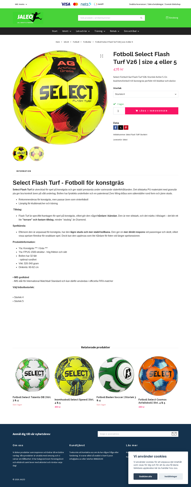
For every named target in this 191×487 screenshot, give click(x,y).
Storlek (117, 88)
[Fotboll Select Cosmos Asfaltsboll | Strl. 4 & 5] (158, 376)
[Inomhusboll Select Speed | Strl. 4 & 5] (74, 376)
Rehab (113, 30)
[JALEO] (54, 18)
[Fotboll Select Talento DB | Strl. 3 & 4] (32, 374)
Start (54, 30)
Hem (58, 42)
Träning (98, 30)
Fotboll (76, 42)
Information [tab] (23, 171)
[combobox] (145, 94)
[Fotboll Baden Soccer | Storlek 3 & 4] (116, 374)
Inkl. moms (20, 4)
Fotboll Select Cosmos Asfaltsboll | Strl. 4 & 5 (152, 401)
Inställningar (171, 476)
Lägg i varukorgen (154, 110)
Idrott (65, 30)
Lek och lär (81, 30)
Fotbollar (87, 42)
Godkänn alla (145, 476)
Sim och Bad (130, 30)
